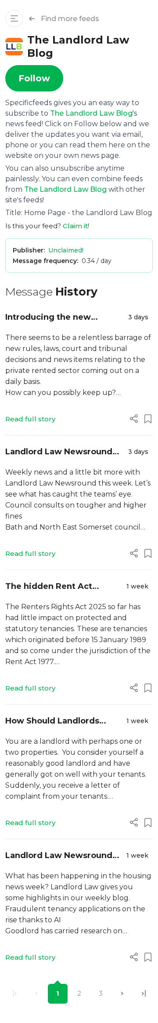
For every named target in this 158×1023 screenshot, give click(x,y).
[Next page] (122, 994)
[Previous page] (36, 994)
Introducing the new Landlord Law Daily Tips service (55, 317)
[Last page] (144, 994)
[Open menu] (14, 18)
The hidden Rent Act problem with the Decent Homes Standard (58, 586)
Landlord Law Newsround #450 (58, 452)
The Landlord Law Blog (91, 113)
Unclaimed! (65, 250)
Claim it (75, 226)
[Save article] (148, 419)
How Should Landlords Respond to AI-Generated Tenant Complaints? (58, 721)
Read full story (30, 419)
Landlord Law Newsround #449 (58, 856)
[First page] (15, 994)
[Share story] (134, 419)
